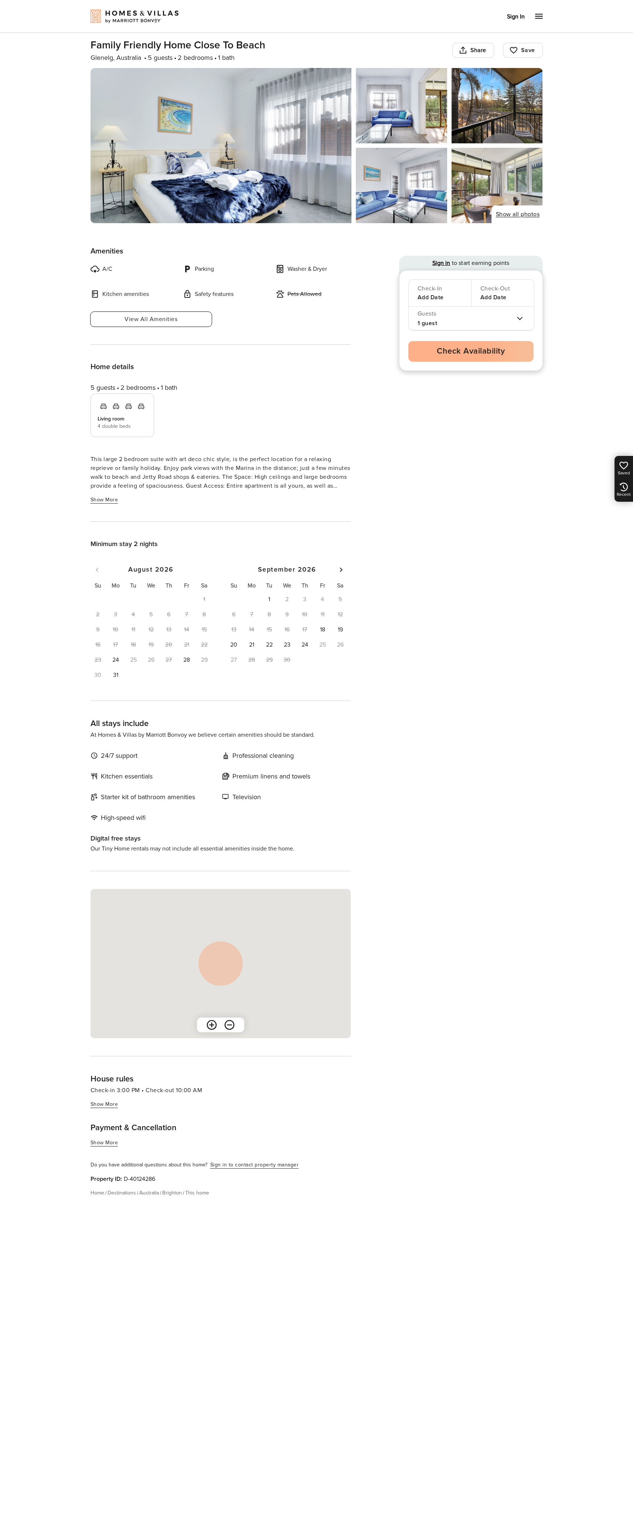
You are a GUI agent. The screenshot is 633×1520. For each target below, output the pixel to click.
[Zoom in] (212, 1025)
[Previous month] (97, 570)
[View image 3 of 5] (497, 105)
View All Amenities (151, 319)
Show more (104, 500)
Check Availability (471, 351)
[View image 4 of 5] (401, 185)
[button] (115, 659)
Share (478, 50)
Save (528, 50)
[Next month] (341, 570)
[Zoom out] (229, 1025)
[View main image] (221, 145)
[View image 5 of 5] (497, 185)
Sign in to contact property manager (254, 1165)
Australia (149, 1193)
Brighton (172, 1193)
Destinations (122, 1193)
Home (97, 1193)
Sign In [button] (516, 16)
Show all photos (518, 214)
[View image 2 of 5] (401, 105)
